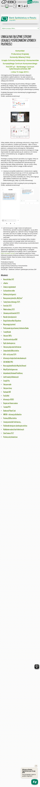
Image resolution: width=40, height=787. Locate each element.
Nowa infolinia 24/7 (8, 279)
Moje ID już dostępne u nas (10, 369)
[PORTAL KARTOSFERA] (33, 2)
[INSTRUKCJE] (15, 6)
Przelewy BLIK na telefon (10, 418)
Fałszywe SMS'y (7, 335)
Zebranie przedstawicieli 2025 (11, 313)
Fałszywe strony (7, 388)
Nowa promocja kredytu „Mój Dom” (13, 298)
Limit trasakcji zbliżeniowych (11, 377)
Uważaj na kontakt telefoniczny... (12, 422)
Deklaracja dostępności (9, 294)
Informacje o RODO (8, 399)
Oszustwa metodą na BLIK (10, 339)
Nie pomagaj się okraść (9, 324)
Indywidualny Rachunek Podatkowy (13, 373)
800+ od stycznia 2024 (9, 354)
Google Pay (6, 380)
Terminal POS (7, 407)
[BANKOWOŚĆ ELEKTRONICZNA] (14, 2)
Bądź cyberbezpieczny (9, 343)
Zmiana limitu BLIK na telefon (11, 350)
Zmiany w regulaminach (9, 286)
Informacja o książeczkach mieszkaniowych (14, 358)
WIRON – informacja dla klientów (12, 414)
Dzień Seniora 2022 (8, 433)
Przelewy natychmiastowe (10, 437)
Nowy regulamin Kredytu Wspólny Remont (14, 365)
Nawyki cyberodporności (10, 317)
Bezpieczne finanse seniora (10, 403)
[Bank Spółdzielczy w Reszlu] (20, 19)
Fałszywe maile (7, 384)
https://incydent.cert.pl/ (8, 253)
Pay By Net (6, 395)
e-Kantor (5, 283)
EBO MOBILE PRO (8, 362)
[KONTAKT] (23, 6)
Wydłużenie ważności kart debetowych (13, 429)
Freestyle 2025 (7, 305)
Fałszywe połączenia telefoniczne (12, 347)
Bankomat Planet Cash (9, 410)
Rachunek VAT (7, 392)
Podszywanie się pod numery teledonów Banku (16, 328)
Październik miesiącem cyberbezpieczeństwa (15, 425)
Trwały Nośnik (7, 332)
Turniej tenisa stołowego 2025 (11, 302)
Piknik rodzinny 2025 (9, 309)
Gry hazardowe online (9, 290)
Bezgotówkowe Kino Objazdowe (12, 320)
